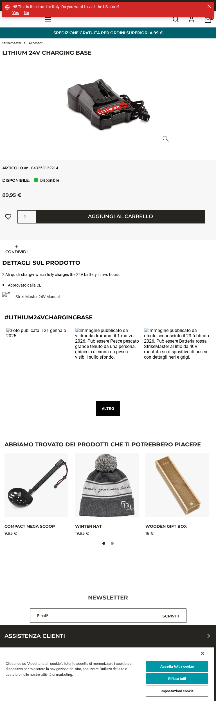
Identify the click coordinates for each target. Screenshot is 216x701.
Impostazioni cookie (177, 691)
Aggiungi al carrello (120, 216)
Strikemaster (11, 43)
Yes (15, 12)
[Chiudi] (202, 653)
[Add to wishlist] (8, 216)
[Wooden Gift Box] (177, 485)
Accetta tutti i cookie (177, 666)
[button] (39, 360)
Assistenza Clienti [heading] (34, 636)
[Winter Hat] (107, 485)
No (26, 12)
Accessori (35, 43)
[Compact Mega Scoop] (36, 485)
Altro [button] (108, 408)
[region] (107, 674)
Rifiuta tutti (177, 679)
